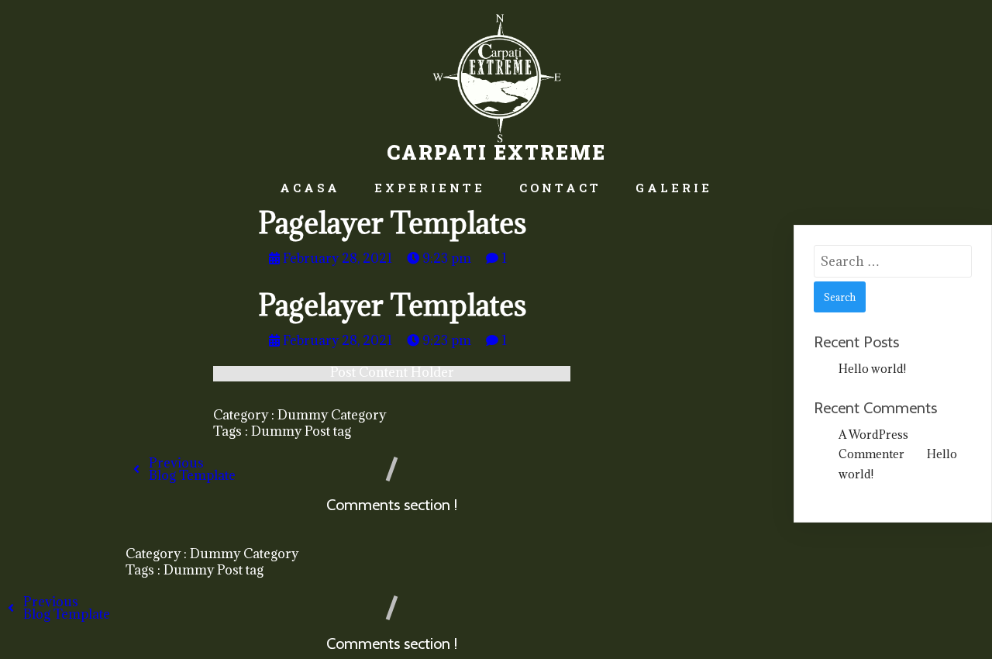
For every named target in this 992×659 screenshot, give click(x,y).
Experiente (429, 187)
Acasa (310, 187)
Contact (560, 187)
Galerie (674, 187)
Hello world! (872, 368)
